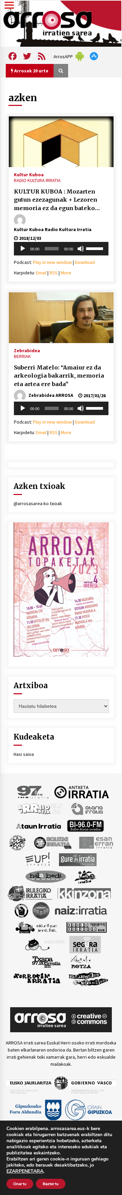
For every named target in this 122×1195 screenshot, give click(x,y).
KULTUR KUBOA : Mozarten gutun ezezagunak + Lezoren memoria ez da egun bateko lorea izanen (55, 200)
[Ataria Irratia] (87, 809)
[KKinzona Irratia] (85, 893)
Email (41, 273)
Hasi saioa (24, 754)
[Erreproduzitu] (22, 248)
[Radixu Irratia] (44, 944)
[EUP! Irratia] (38, 859)
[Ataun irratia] (38, 825)
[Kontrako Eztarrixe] (21, 910)
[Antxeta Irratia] (81, 792)
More (66, 273)
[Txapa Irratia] (46, 962)
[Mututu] (80, 248)
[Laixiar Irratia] (41, 910)
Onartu (19, 1184)
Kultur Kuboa (29, 174)
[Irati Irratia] (86, 876)
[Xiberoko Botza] (80, 962)
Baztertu (51, 1184)
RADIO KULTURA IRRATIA (37, 180)
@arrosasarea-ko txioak (38, 503)
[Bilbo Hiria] (85, 825)
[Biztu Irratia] (17, 842)
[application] (61, 248)
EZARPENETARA (24, 1171)
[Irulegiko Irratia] (30, 893)
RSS (53, 273)
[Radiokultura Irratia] (86, 927)
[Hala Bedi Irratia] (45, 876)
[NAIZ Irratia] (81, 910)
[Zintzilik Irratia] (89, 978)
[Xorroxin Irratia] (37, 978)
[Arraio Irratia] (40, 809)
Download (85, 262)
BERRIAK (22, 356)
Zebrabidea (27, 350)
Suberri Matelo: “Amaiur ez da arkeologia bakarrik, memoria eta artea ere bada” (59, 375)
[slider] (95, 248)
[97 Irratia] (33, 792)
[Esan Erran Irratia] (95, 842)
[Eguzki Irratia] (52, 842)
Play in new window (52, 262)
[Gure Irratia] (77, 859)
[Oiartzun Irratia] (36, 927)
